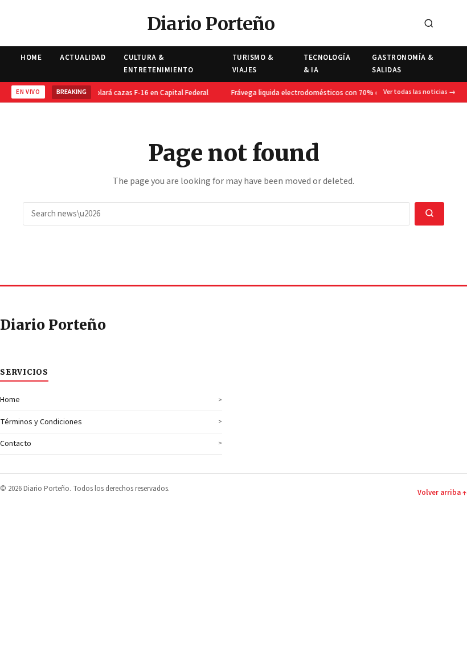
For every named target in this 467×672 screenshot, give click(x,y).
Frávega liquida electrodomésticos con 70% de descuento (325, 93)
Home (31, 57)
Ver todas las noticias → (419, 92)
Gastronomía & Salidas (402, 63)
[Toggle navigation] (455, 24)
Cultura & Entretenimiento (158, 63)
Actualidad (82, 57)
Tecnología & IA (327, 63)
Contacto (15, 443)
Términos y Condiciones (41, 422)
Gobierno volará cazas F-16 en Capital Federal (134, 93)
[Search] (428, 24)
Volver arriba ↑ (442, 492)
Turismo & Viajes (252, 63)
